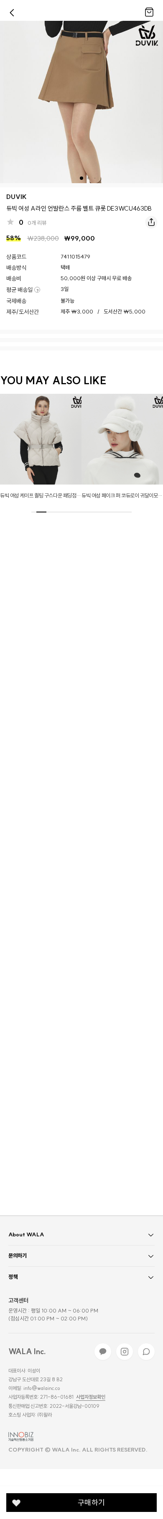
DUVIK (16, 197)
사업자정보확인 (90, 1397)
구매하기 (91, 1502)
